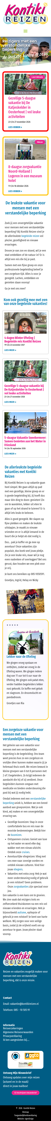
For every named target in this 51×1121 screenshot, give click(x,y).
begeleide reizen (30, 236)
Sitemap (25, 1112)
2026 (20, 1108)
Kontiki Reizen (29, 1108)
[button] (25, 31)
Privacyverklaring (12, 1036)
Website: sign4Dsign (25, 1118)
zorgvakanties (21, 886)
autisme (21, 912)
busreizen (15, 835)
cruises (25, 852)
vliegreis (18, 869)
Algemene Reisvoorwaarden (18, 1032)
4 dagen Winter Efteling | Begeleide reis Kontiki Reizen (22, 339)
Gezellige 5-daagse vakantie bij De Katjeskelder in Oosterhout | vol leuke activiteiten (24, 107)
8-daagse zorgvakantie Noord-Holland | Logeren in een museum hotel (25, 173)
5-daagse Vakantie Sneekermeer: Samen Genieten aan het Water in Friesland (25, 441)
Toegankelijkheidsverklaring (25, 1115)
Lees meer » (10, 350)
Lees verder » (15, 191)
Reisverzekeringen (13, 1028)
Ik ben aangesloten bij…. (16, 1039)
